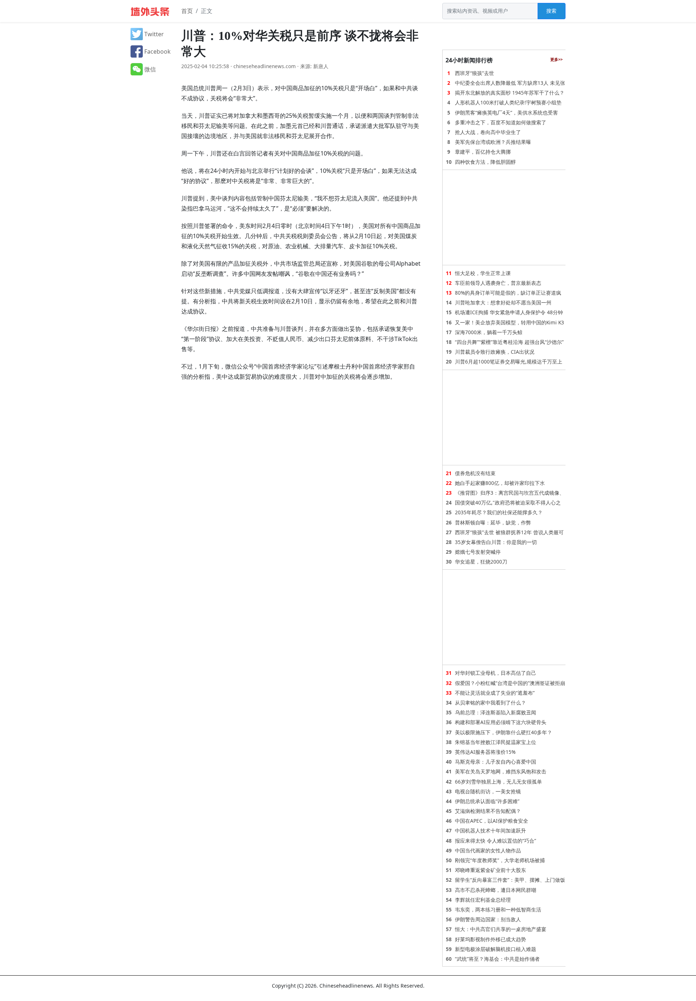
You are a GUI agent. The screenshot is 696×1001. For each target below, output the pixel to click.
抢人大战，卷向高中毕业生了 (488, 132)
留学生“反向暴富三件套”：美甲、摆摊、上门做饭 (510, 879)
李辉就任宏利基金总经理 (483, 899)
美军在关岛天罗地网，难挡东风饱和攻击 (500, 771)
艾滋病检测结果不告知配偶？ (488, 810)
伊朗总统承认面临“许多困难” (487, 801)
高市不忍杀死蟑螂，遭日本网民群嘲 (495, 889)
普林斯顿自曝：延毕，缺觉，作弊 (493, 522)
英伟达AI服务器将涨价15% (485, 751)
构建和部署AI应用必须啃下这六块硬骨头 (500, 722)
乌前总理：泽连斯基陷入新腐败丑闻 (495, 712)
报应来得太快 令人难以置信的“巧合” (495, 840)
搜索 (551, 10)
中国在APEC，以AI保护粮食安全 (491, 820)
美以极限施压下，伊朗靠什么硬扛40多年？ (503, 732)
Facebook (157, 51)
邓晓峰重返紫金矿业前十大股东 (490, 870)
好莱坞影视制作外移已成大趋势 (490, 939)
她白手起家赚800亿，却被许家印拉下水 (500, 482)
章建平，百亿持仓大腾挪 (483, 151)
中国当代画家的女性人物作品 (488, 850)
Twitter (153, 34)
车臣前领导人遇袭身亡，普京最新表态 (498, 282)
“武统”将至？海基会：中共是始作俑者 (497, 958)
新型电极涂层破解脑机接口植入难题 (495, 949)
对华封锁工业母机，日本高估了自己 (495, 672)
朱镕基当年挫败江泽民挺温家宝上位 (495, 742)
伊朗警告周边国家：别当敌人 (488, 919)
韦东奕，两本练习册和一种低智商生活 (498, 909)
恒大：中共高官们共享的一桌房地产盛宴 (500, 929)
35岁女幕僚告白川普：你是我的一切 (496, 542)
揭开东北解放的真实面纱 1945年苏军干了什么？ (509, 92)
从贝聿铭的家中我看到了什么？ (490, 702)
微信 (149, 69)
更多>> (556, 59)
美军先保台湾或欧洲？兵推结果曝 (493, 141)
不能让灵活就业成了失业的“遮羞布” (495, 692)
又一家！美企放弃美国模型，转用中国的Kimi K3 (509, 322)
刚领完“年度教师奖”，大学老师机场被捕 (500, 860)
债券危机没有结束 (475, 473)
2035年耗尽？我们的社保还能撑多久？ (499, 512)
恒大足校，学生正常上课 (483, 273)
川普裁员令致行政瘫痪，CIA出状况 (494, 351)
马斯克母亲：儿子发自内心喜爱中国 (495, 761)
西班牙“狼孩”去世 (474, 73)
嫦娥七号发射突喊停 (478, 551)
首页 (187, 11)
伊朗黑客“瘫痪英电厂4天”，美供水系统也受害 (506, 112)
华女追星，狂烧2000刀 (481, 561)
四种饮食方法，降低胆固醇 (485, 161)
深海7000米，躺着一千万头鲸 (488, 332)
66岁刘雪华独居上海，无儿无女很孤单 (498, 781)
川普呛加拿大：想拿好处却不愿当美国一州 (503, 302)
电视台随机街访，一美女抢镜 (488, 791)
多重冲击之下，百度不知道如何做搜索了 (500, 122)
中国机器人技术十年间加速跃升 (490, 830)
